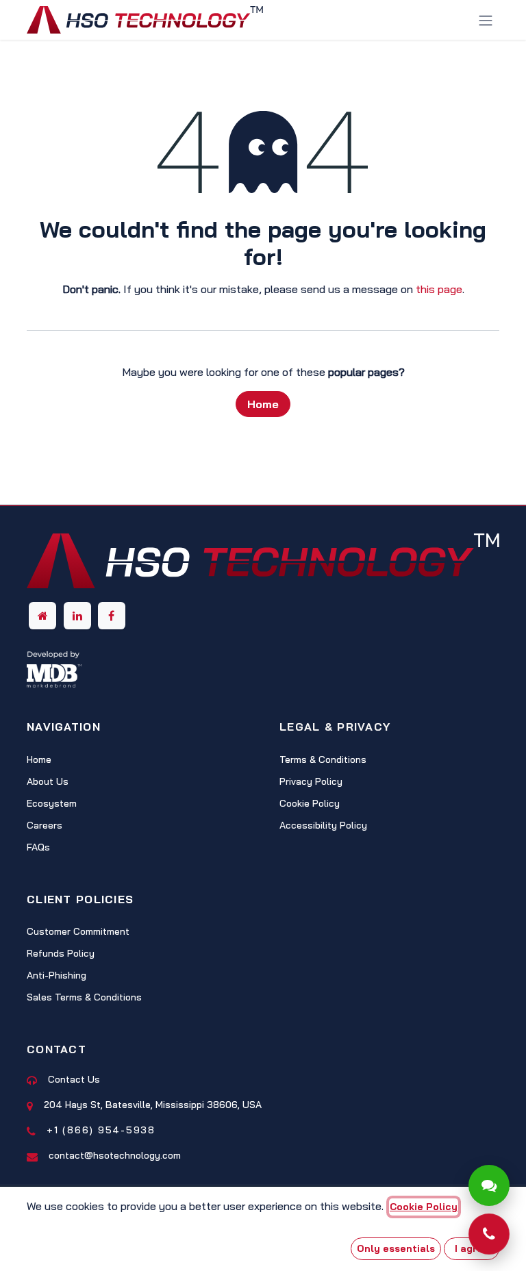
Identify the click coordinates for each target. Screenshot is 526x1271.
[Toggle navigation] (485, 19)
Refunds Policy (61, 953)
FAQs (38, 847)
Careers (44, 825)
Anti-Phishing (56, 975)
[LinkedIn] (77, 615)
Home (263, 404)
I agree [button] (472, 1248)
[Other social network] (42, 615)
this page (439, 289)
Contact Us (74, 1079)
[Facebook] (111, 615)
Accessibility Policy (323, 825)
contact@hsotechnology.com (115, 1155)
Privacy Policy (310, 781)
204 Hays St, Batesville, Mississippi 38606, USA (153, 1104)
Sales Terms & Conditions (84, 997)
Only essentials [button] (396, 1248)
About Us (47, 781)
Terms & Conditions (322, 759)
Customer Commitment (78, 931)
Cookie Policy (309, 803)
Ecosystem (52, 803)
